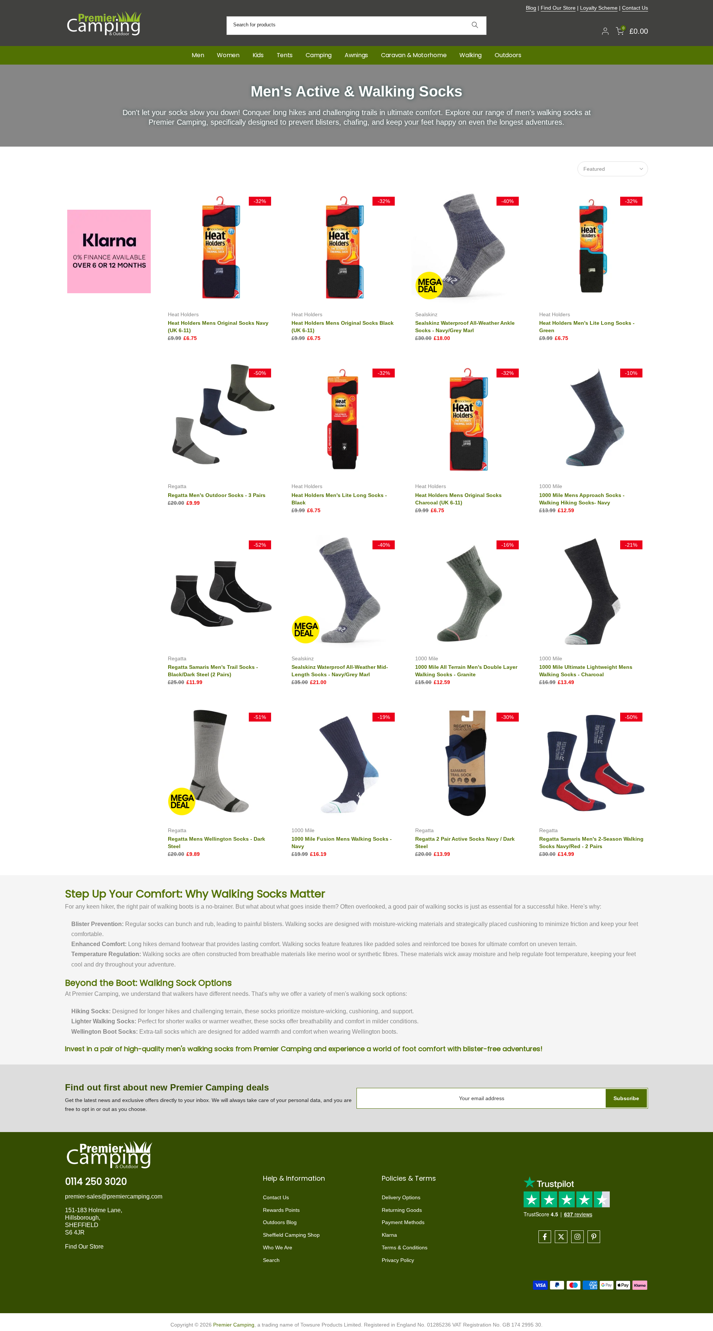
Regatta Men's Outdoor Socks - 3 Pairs (217, 495)
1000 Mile (550, 486)
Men (198, 55)
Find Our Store (558, 8)
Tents (285, 55)
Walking (470, 55)
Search (271, 1260)
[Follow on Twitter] (561, 1236)
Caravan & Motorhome (413, 55)
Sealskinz (426, 314)
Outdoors (508, 55)
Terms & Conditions (404, 1247)
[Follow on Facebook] (544, 1236)
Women (228, 55)
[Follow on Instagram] (577, 1236)
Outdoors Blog (280, 1222)
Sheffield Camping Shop (291, 1235)
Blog (531, 8)
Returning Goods (402, 1210)
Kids (258, 55)
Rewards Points (281, 1210)
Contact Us (635, 8)
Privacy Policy (398, 1260)
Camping (319, 55)
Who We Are (277, 1247)
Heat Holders (183, 314)
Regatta (177, 486)
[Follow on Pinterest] (593, 1236)
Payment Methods (403, 1222)
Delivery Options (401, 1197)
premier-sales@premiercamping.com (113, 1196)
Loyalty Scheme (599, 8)
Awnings (356, 55)
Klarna (389, 1235)
